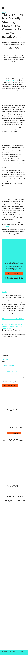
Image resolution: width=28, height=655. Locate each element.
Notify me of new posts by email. (12, 382)
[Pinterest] (10, 48)
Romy (4, 292)
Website (4, 374)
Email (4, 367)
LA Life (4, 12)
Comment (5, 355)
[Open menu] (3, 8)
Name (4, 361)
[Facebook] (13, 48)
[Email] (17, 48)
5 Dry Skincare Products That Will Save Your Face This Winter (13, 318)
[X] (15, 48)
